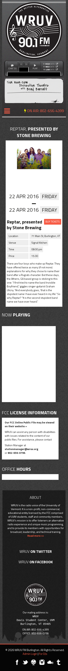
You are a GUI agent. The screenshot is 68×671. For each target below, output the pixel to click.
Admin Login (30, 654)
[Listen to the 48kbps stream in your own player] (57, 69)
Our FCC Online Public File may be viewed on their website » (29, 424)
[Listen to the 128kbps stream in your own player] (57, 66)
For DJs (43, 654)
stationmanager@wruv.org (21, 449)
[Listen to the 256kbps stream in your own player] (57, 63)
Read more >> (35, 536)
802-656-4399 (52, 111)
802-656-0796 (16, 453)
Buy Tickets (53, 221)
